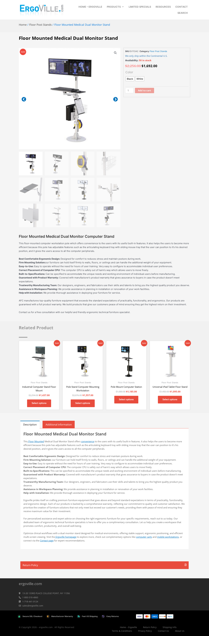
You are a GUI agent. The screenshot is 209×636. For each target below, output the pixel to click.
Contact (181, 6)
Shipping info (169, 627)
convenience (87, 441)
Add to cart (144, 90)
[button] (115, 53)
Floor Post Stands (40, 24)
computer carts (144, 536)
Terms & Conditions (122, 630)
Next (115, 99)
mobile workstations (168, 536)
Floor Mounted (36, 441)
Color (129, 72)
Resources (163, 6)
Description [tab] (30, 424)
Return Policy (30, 565)
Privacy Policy (145, 630)
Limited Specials (140, 6)
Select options (39, 403)
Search (182, 12)
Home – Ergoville (90, 6)
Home (23, 24)
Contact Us (163, 630)
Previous (23, 99)
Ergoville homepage (65, 536)
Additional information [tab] (59, 424)
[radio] (130, 78)
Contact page (47, 540)
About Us (179, 630)
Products (114, 6)
